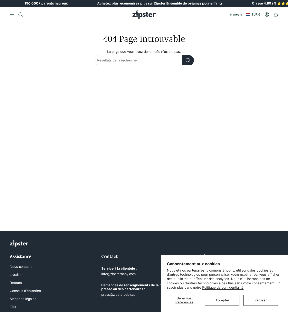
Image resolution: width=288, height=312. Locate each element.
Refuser (260, 300)
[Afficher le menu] (12, 14)
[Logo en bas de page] (19, 243)
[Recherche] (188, 60)
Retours (16, 283)
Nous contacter (22, 267)
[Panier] (275, 14)
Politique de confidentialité (223, 287)
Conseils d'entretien (25, 291)
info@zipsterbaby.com (118, 274)
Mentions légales (23, 299)
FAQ (13, 307)
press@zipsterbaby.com (120, 294)
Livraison (17, 275)
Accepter (222, 300)
